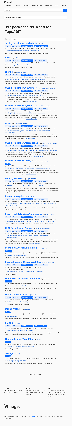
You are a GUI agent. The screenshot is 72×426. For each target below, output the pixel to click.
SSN (10, 186)
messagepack (24, 150)
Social (15, 186)
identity (40, 131)
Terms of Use (26, 416)
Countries (33, 186)
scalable (9, 65)
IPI (42, 271)
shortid (9, 72)
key (28, 79)
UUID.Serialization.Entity (18, 161)
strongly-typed (11, 316)
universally (17, 131)
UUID (8, 123)
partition (16, 286)
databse (18, 79)
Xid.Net (9, 323)
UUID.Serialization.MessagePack (22, 143)
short (13, 79)
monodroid (30, 203)
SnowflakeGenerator (16, 294)
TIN (29, 186)
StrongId (9, 353)
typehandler (36, 235)
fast (26, 330)
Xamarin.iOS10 (38, 203)
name (15, 255)
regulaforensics (50, 262)
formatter (36, 150)
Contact (7, 388)
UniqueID (27, 302)
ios (56, 203)
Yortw (18, 323)
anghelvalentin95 (32, 179)
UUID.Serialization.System (18, 106)
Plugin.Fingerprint (14, 196)
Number (25, 186)
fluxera (9, 346)
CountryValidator (14, 178)
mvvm (21, 203)
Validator (39, 186)
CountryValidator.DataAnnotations (23, 214)
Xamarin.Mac (51, 203)
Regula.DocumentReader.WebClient (23, 262)
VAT (8, 186)
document (14, 271)
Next (40, 374)
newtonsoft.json (22, 95)
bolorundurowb (21, 72)
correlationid (26, 50)
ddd (17, 346)
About (18, 416)
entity (16, 168)
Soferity (43, 88)
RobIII (16, 58)
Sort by (7, 39)
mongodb (40, 79)
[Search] (65, 10)
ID (25, 271)
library (13, 346)
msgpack (17, 150)
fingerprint (8, 205)
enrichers (14, 50)
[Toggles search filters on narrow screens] (65, 17)
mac (45, 203)
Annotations (13, 221)
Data (8, 221)
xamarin (9, 203)
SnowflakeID (20, 302)
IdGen (8, 57)
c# (18, 255)
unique (14, 65)
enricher (19, 50)
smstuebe (31, 196)
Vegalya (52, 88)
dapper (16, 235)
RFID (30, 271)
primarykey (33, 79)
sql (44, 79)
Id (12, 186)
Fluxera (39, 339)
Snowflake (13, 302)
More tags (13, 132)
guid (11, 95)
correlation (34, 50)
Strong (11, 361)
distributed (27, 65)
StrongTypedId (13, 309)
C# (7, 361)
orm (26, 235)
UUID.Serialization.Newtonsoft (21, 88)
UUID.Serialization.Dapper (19, 228)
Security (19, 186)
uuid (8, 95)
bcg (19, 353)
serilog (9, 50)
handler (30, 235)
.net (20, 255)
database (21, 235)
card (27, 271)
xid (24, 330)
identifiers (29, 131)
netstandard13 (11, 330)
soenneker (44, 248)
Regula (9, 271)
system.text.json (22, 113)
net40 (17, 330)
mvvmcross (15, 203)
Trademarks (8, 418)
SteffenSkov (27, 309)
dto (8, 255)
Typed (22, 361)
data (10, 255)
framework (21, 168)
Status (28, 388)
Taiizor (48, 88)
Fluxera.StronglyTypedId (18, 339)
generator (21, 65)
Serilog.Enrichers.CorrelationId (21, 43)
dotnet (43, 95)
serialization (31, 95)
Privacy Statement (56, 416)
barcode (38, 271)
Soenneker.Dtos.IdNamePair (20, 248)
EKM (42, 43)
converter (38, 95)
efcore (30, 168)
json (15, 95)
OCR (34, 271)
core (26, 168)
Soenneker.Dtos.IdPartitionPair (21, 278)
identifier (24, 79)
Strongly (17, 361)
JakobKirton (33, 295)
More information (31, 101)
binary (31, 150)
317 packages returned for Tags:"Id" (28, 29)
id (38, 50)
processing (21, 271)
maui (25, 203)
